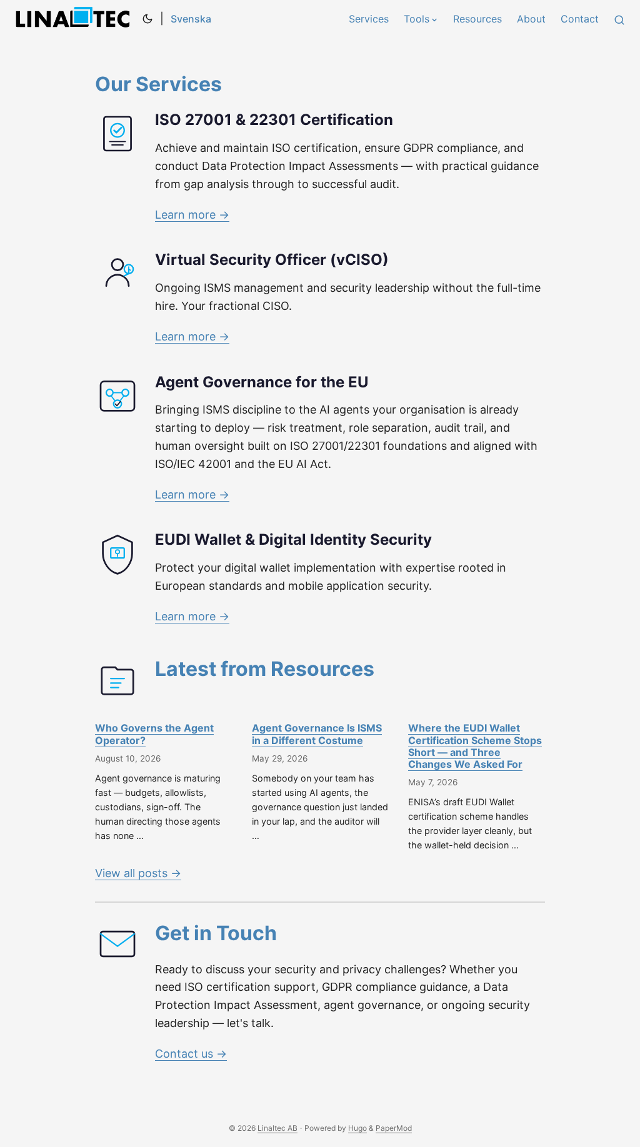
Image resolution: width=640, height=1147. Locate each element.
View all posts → (138, 873)
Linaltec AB (75, 18)
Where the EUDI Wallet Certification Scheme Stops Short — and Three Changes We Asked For (475, 746)
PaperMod (394, 1128)
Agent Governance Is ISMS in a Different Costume (317, 734)
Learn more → (192, 214)
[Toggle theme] (147, 18)
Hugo (357, 1128)
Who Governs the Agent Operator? (154, 734)
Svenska (191, 18)
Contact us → (191, 1053)
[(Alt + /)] (619, 18)
